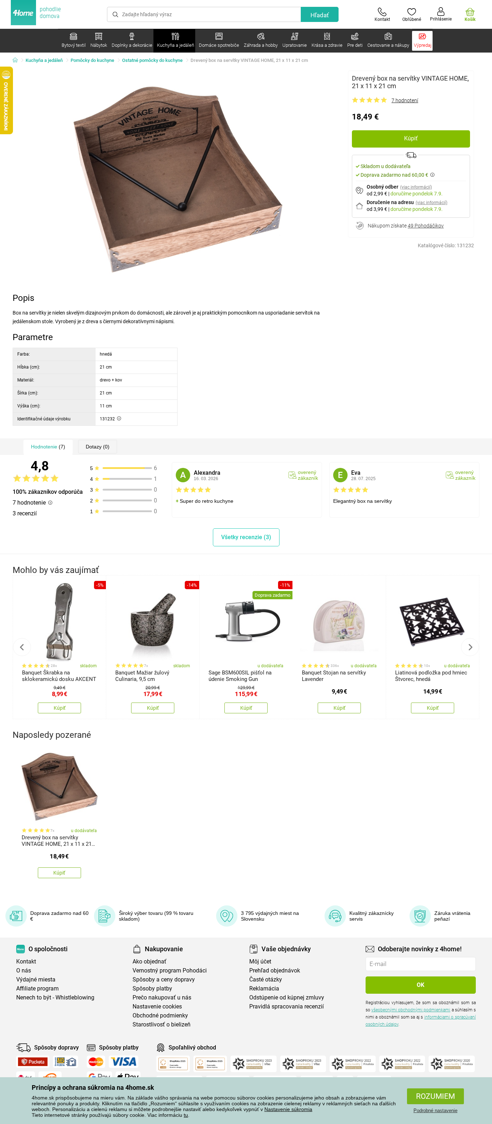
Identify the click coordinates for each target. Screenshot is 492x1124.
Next (470, 647)
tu (186, 1115)
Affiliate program (37, 988)
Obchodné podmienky (160, 1015)
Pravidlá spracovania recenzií (286, 1006)
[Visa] (123, 1062)
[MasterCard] (96, 1062)
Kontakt (26, 961)
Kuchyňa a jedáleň (44, 60)
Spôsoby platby (152, 988)
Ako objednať (149, 961)
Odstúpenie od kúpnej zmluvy (286, 997)
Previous (22, 647)
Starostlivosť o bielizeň (162, 1024)
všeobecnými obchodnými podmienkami (410, 1009)
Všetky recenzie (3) (246, 537)
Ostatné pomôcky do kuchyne (152, 60)
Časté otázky (265, 979)
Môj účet (260, 961)
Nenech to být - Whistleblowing (55, 997)
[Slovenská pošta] (65, 1062)
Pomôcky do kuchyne (92, 60)
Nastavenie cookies (157, 1006)
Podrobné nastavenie (435, 1110)
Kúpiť (411, 138)
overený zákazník (308, 475)
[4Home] (18, 60)
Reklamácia (264, 988)
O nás (23, 970)
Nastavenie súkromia (288, 1109)
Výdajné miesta (35, 979)
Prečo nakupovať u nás (162, 997)
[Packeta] (32, 1062)
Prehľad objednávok (274, 970)
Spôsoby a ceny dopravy (164, 979)
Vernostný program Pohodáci (170, 970)
